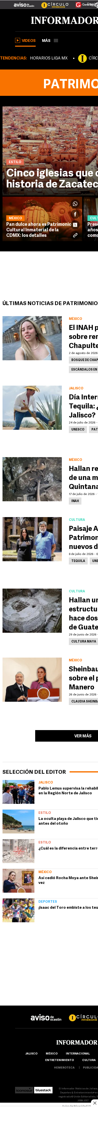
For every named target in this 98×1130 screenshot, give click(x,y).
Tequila (78, 561)
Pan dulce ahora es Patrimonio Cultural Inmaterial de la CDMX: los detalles (39, 230)
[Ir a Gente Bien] (81, 3)
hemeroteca (64, 1068)
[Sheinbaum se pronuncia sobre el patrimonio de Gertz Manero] (32, 680)
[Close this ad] (94, 1102)
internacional (78, 1053)
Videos (29, 41)
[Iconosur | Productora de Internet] (24, 1089)
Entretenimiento (59, 1060)
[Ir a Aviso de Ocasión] (46, 1013)
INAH (75, 501)
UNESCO (77, 429)
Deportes (47, 901)
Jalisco (45, 782)
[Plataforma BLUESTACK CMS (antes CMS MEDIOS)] (43, 1089)
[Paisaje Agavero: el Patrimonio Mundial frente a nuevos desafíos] (32, 539)
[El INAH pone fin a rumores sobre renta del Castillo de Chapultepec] (32, 338)
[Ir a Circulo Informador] (52, 3)
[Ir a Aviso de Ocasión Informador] (24, 3)
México (45, 872)
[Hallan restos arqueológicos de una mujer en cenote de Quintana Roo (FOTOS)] (32, 479)
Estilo (44, 813)
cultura (89, 1060)
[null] (18, 792)
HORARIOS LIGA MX (49, 58)
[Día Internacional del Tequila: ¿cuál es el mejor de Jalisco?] (32, 408)
